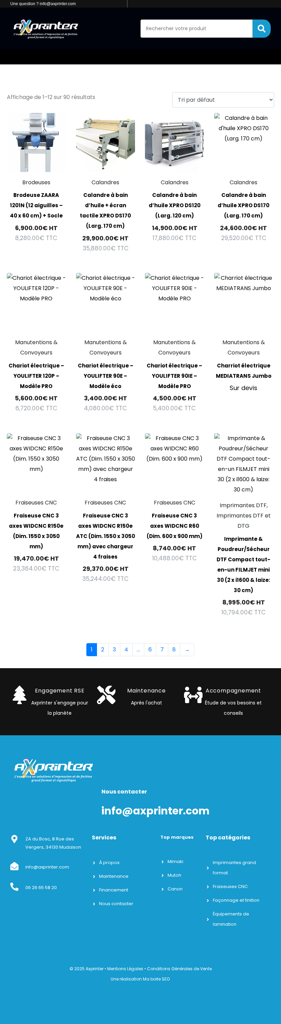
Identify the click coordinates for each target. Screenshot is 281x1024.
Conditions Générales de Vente (179, 969)
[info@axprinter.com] (14, 866)
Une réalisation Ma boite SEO (140, 979)
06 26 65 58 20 (41, 887)
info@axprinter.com (47, 867)
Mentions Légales (125, 969)
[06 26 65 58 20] (14, 887)
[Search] (262, 29)
